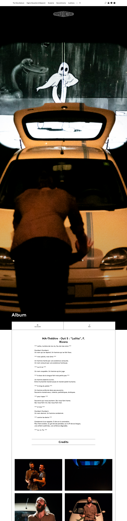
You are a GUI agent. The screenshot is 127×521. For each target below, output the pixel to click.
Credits (63, 442)
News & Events (61, 3)
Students (51, 3)
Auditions (71, 3)
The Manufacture (18, 3)
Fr (80, 3)
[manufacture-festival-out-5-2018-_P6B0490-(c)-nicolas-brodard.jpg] (88, 475)
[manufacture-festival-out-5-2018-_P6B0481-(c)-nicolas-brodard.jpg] (38, 475)
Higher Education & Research (36, 3)
